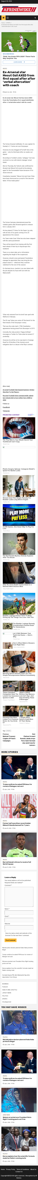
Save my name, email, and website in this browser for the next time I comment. (18, 934)
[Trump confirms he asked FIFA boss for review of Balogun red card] (19, 767)
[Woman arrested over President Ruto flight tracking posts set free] (19, 1100)
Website (7, 924)
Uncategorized (6, 1002)
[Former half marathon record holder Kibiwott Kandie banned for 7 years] (19, 806)
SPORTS (5, 68)
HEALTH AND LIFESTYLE (9, 990)
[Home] (3, 18)
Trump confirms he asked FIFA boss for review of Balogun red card (17, 785)
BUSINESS (5, 984)
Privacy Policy (10, 1169)
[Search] (35, 18)
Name (7, 909)
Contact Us (19, 1172)
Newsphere (29, 1176)
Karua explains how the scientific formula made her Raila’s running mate (19, 1157)
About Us (33, 1169)
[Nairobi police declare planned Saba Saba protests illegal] (19, 1022)
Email (7, 916)
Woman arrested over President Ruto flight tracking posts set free (17, 1118)
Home (3, 1169)
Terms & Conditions (23, 1169)
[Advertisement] (19, 124)
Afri (15, 92)
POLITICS (5, 996)
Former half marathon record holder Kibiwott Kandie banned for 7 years (17, 824)
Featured (5, 987)
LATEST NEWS (6, 993)
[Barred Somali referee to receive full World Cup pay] (19, 845)
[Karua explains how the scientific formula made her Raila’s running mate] (19, 1139)
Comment (8, 885)
